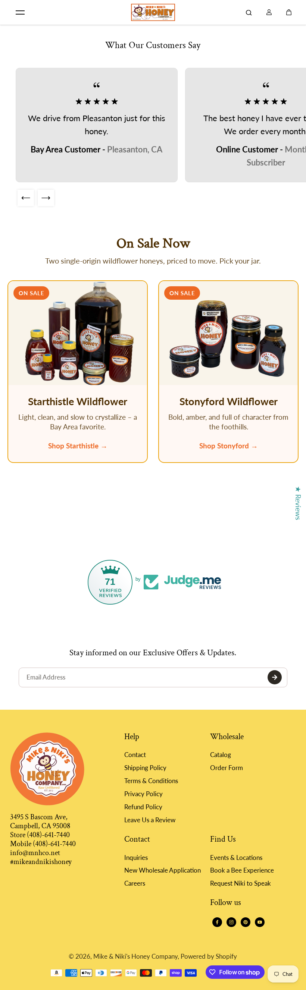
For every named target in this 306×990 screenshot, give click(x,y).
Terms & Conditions (151, 781)
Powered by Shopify (209, 956)
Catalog (220, 755)
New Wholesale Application (162, 870)
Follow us (225, 903)
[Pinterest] (245, 922)
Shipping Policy (145, 768)
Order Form (226, 768)
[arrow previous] (26, 198)
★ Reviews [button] (298, 503)
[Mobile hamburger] (20, 12)
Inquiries (136, 857)
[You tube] (260, 922)
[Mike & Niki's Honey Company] (153, 12)
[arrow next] (46, 198)
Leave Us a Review (149, 820)
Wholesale (227, 737)
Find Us (223, 840)
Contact (135, 755)
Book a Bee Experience (242, 870)
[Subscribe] (275, 677)
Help (131, 737)
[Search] (249, 12)
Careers (134, 883)
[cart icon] (289, 12)
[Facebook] (217, 922)
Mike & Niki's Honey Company (135, 956)
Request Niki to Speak (240, 883)
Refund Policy (143, 807)
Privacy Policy (143, 794)
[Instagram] (231, 922)
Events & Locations (236, 857)
